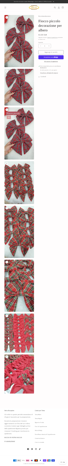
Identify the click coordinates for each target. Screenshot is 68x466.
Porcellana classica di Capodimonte (45, 434)
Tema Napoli (38, 418)
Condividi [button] (43, 76)
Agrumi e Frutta (39, 422)
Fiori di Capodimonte (41, 426)
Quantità (40, 42)
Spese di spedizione (52, 37)
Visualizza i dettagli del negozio (49, 73)
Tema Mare (38, 414)
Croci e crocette (39, 442)
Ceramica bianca (40, 438)
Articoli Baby (38, 430)
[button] (5, 7)
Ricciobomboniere (31, 463)
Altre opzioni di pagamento (51, 61)
